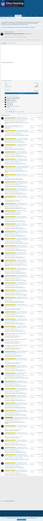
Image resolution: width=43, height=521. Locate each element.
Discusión (14, 42)
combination (24, 37)
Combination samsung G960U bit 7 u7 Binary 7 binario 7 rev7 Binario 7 (16, 276)
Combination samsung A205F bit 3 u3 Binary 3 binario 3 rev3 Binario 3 (16, 246)
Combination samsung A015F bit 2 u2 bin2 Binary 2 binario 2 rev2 (16, 312)
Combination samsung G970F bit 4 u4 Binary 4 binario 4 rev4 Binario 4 (16, 189)
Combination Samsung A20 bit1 (11, 101)
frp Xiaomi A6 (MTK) (9, 104)
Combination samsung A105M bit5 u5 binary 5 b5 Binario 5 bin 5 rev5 (16, 411)
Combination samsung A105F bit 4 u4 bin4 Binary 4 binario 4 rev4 (16, 366)
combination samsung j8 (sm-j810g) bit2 (13, 97)
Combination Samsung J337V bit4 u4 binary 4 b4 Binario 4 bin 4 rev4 (16, 224)
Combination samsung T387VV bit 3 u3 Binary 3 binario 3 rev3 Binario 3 (16, 290)
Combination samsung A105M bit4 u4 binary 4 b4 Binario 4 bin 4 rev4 (16, 403)
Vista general (3, 42)
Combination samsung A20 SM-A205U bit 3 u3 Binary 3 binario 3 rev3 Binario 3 (16, 131)
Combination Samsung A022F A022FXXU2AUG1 (15, 339)
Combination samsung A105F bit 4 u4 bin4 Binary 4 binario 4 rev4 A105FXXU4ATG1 (16, 374)
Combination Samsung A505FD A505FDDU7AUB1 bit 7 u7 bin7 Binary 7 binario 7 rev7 (16, 261)
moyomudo (7, 37)
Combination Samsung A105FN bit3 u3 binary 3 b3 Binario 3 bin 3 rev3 (16, 382)
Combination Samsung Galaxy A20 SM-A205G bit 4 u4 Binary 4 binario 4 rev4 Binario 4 (16, 119)
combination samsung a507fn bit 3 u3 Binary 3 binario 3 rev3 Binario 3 (15, 269)
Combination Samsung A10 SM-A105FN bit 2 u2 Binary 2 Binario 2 (17, 352)
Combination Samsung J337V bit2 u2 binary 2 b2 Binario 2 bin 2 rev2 (16, 217)
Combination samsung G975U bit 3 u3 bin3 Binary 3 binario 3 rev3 (16, 283)
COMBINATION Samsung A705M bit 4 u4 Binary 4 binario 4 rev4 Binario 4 (16, 182)
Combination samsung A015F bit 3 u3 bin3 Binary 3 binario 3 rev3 (16, 319)
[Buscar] (41, 16)
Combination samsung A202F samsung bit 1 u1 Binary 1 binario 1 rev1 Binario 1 (17, 456)
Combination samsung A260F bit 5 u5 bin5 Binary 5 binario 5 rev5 (16, 253)
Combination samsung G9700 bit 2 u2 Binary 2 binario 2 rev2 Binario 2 (16, 159)
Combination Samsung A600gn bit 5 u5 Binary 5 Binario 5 (16, 175)
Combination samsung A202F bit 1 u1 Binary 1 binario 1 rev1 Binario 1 (16, 440)
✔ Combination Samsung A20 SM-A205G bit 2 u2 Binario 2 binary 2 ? (16, 139)
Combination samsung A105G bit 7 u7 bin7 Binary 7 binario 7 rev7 (16, 396)
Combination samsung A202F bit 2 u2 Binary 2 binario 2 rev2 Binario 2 (16, 448)
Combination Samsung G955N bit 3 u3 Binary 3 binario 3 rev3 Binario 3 (16, 152)
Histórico (9, 42)
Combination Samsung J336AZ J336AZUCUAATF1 (16, 211)
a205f (18, 37)
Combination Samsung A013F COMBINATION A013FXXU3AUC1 (16, 298)
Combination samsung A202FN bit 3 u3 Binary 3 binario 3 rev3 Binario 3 (16, 463)
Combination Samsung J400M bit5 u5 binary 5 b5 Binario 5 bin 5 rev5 (16, 231)
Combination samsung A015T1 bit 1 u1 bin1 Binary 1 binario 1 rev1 (16, 327)
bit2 (21, 37)
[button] (6, 16)
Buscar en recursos (12, 17)
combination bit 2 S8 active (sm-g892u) (12, 106)
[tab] (19, 30)
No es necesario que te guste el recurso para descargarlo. (13, 39)
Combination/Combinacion (19, 121)
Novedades (11, 15)
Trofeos (25, 15)
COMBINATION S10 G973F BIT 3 (11, 99)
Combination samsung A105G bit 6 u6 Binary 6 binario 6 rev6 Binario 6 (16, 389)
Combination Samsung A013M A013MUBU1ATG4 (16, 305)
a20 (16, 37)
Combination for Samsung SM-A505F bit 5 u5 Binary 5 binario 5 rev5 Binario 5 (16, 239)
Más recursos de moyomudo (11, 96)
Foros (4, 15)
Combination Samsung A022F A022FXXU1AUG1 (15, 333)
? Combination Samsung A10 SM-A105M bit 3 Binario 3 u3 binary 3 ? (16, 145)
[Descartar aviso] (41, 22)
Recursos (19, 15)
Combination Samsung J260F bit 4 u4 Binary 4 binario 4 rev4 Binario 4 (16, 204)
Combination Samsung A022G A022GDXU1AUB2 (15, 345)
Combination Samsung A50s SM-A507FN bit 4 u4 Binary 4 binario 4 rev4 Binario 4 (17, 167)
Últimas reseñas (4, 17)
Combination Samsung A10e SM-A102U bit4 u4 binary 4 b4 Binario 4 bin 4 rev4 (16, 418)
